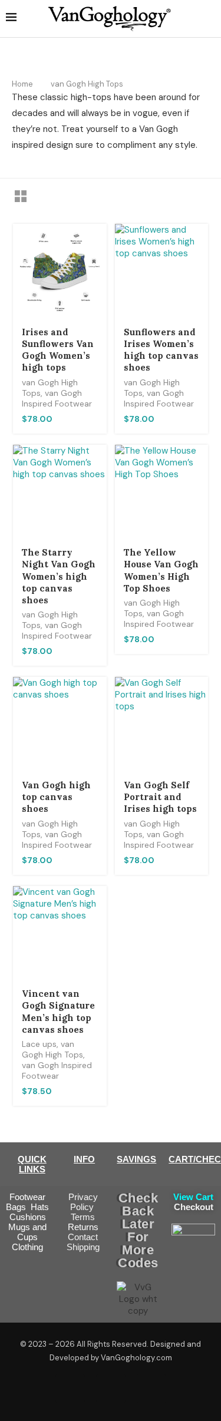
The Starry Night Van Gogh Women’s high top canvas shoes (58, 576)
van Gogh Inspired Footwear (57, 398)
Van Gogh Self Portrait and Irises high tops (160, 797)
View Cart (193, 1197)
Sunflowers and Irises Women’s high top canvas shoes (161, 350)
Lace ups (39, 1044)
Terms (83, 1217)
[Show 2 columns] (21, 196)
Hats (40, 1207)
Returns (83, 1227)
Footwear (27, 1197)
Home (22, 84)
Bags (18, 1207)
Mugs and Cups (27, 1232)
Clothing (27, 1247)
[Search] (209, 18)
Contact (83, 1237)
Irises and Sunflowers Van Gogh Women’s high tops (58, 350)
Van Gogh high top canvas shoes (56, 797)
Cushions (27, 1217)
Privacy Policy (83, 1202)
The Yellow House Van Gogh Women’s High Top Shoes (161, 570)
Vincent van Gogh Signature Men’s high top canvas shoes (58, 1011)
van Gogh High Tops (52, 1049)
